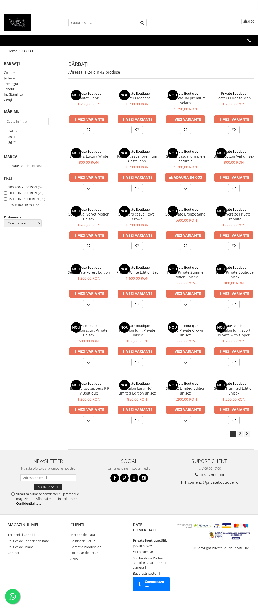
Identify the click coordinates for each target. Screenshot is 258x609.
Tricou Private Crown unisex (185, 332)
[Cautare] (142, 23)
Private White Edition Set (137, 272)
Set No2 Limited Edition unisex (185, 391)
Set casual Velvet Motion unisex (88, 216)
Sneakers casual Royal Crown (137, 216)
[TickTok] (134, 478)
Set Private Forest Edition (89, 272)
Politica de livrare (20, 547)
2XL (11, 130)
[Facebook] (114, 478)
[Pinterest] (124, 478)
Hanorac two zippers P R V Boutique (88, 391)
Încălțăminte (13, 94)
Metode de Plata (82, 534)
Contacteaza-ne (155, 584)
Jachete (9, 78)
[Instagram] (143, 478)
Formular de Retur (84, 552)
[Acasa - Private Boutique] (29, 22)
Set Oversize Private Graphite (234, 216)
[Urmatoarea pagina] (247, 434)
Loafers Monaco (137, 98)
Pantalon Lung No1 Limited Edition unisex (137, 391)
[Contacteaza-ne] (249, 40)
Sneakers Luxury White (89, 156)
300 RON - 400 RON (22, 187)
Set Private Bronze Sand (185, 214)
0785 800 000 (212, 474)
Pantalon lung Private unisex (137, 332)
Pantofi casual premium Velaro (186, 100)
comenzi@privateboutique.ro (212, 482)
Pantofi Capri (89, 98)
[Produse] (8, 41)
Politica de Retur (82, 541)
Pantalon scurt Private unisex (88, 332)
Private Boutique (21, 165)
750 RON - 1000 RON (23, 199)
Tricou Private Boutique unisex (234, 274)
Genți (8, 99)
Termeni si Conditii (21, 534)
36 (10, 142)
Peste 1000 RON (20, 204)
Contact (13, 552)
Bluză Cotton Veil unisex (234, 156)
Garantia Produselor (85, 547)
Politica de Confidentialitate (28, 541)
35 (10, 136)
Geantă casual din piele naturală (185, 158)
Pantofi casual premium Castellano (137, 158)
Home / (14, 51)
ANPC (74, 558)
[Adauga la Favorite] (88, 130)
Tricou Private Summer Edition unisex (185, 274)
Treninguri (11, 83)
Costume (10, 72)
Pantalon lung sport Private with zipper (233, 332)
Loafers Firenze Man (234, 98)
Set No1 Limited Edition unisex (234, 391)
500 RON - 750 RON (22, 193)
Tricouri (9, 89)
